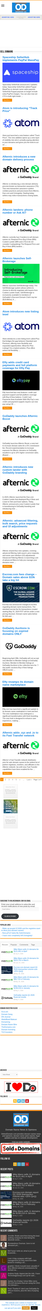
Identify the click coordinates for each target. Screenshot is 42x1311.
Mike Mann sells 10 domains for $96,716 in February (26, 978)
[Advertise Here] (21, 17)
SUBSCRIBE (10, 916)
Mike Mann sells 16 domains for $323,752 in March (26, 959)
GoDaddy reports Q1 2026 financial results (24, 996)
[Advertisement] (21, 32)
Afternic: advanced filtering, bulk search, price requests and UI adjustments (20, 523)
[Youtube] (27, 1101)
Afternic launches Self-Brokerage (17, 260)
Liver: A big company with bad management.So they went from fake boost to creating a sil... (22, 1260)
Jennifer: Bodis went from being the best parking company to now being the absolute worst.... (23, 1238)
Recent (5, 945)
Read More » (7, 100)
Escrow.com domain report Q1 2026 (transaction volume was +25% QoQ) (26, 969)
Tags (33, 945)
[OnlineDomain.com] (21, 7)
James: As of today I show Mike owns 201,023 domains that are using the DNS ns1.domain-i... (24, 1283)
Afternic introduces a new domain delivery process (18, 158)
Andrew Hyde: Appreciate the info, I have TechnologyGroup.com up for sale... (24, 1274)
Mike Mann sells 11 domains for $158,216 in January (26, 987)
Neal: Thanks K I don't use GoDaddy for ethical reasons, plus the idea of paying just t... (23, 1291)
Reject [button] (34, 1308)
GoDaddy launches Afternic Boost (20, 417)
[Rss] (15, 1101)
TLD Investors (6, 1032)
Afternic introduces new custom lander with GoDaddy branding (17, 469)
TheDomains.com (8, 1027)
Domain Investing (8, 1030)
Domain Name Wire (9, 1024)
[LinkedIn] (23, 1101)
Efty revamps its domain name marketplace (17, 683)
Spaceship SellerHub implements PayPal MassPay (20, 59)
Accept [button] (25, 1308)
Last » (29, 780)
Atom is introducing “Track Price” (19, 109)
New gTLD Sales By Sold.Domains (16, 933)
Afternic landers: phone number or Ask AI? (17, 211)
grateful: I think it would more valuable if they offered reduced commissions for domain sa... (23, 1268)
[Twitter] (19, 1101)
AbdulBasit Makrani (9, 1019)
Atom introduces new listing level (20, 313)
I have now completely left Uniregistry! (17, 935)
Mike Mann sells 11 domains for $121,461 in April (26, 950)
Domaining (5, 1022)
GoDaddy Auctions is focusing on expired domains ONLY (16, 631)
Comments (24, 945)
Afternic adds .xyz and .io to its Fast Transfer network (20, 734)
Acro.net (4, 1012)
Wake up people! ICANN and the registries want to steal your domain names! (20, 929)
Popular (14, 945)
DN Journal (5, 1017)
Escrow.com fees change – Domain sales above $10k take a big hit (19, 577)
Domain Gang (6, 1014)
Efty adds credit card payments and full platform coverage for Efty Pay (19, 365)
